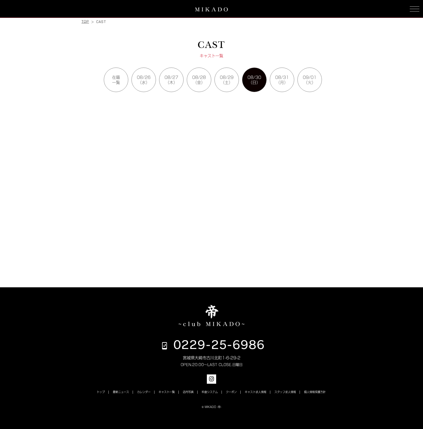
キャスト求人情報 (255, 392)
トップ (101, 392)
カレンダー (144, 392)
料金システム (210, 392)
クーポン (231, 392)
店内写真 (188, 392)
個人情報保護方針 (315, 392)
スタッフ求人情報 (285, 392)
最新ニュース (121, 392)
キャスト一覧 (167, 392)
